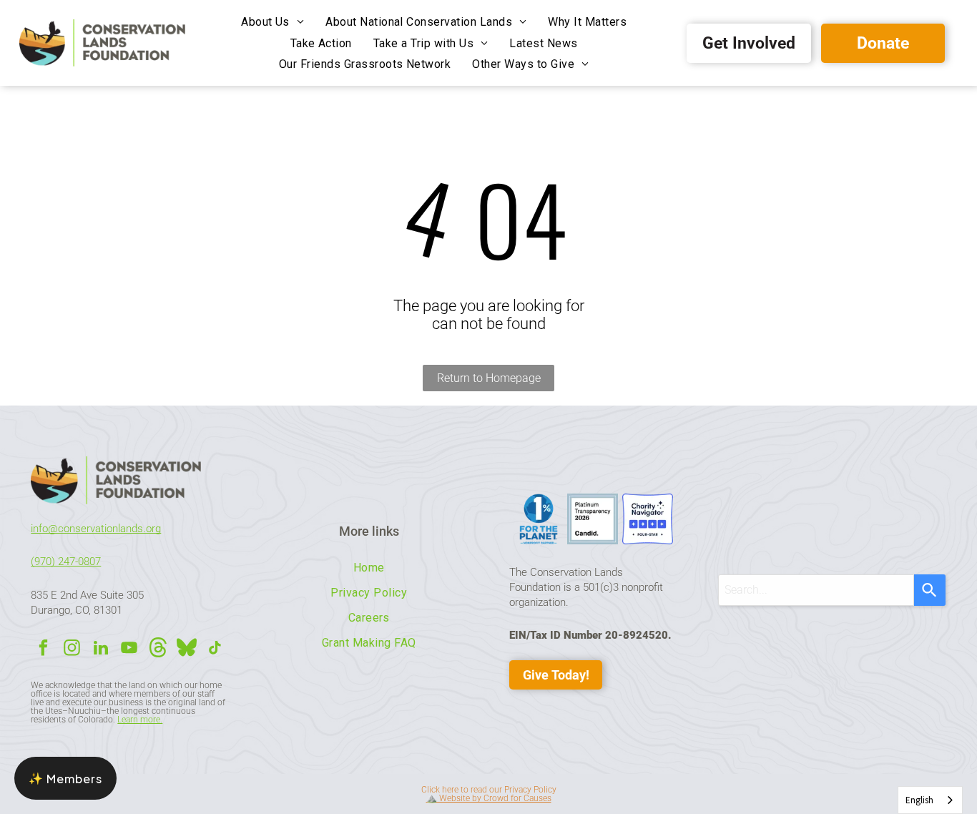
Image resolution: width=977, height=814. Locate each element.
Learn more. (139, 720)
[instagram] (71, 649)
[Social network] (157, 649)
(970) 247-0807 (66, 561)
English (919, 800)
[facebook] (43, 649)
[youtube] (129, 649)
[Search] (930, 590)
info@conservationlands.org (96, 528)
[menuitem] (272, 21)
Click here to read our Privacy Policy (488, 790)
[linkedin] (100, 649)
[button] (65, 778)
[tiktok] (214, 649)
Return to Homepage (489, 378)
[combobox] (816, 590)
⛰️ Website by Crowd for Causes (488, 798)
